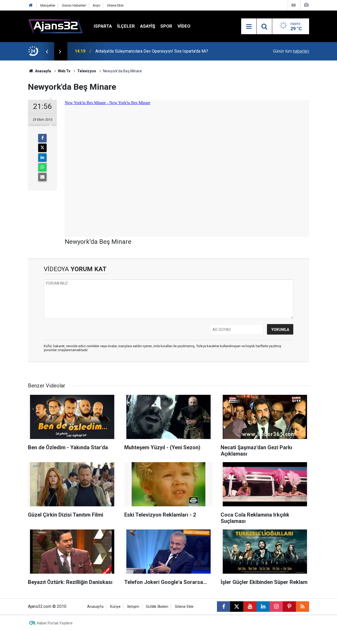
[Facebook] (42, 138)
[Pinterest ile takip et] (289, 606)
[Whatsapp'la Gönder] (42, 167)
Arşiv (96, 5)
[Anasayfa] (31, 5)
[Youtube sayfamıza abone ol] (249, 606)
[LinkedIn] (42, 157)
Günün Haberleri (74, 5)
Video (183, 26)
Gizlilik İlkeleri (157, 606)
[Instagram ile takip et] (276, 606)
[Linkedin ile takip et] (263, 606)
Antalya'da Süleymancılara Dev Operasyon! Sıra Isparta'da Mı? (151, 51)
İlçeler (126, 26)
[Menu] (249, 27)
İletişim (133, 606)
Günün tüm (291, 51)
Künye (115, 606)
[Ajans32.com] (55, 25)
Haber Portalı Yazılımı (54, 623)
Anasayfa (42, 71)
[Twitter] (42, 148)
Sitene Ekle (115, 5)
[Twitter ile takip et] (236, 606)
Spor (166, 26)
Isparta (103, 26)
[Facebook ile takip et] (223, 606)
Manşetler (47, 5)
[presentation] (46, 51)
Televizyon (86, 71)
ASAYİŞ (147, 26)
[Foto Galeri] (306, 5)
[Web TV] (293, 5)
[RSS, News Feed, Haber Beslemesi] (302, 606)
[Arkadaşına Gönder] (42, 177)
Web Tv (64, 71)
